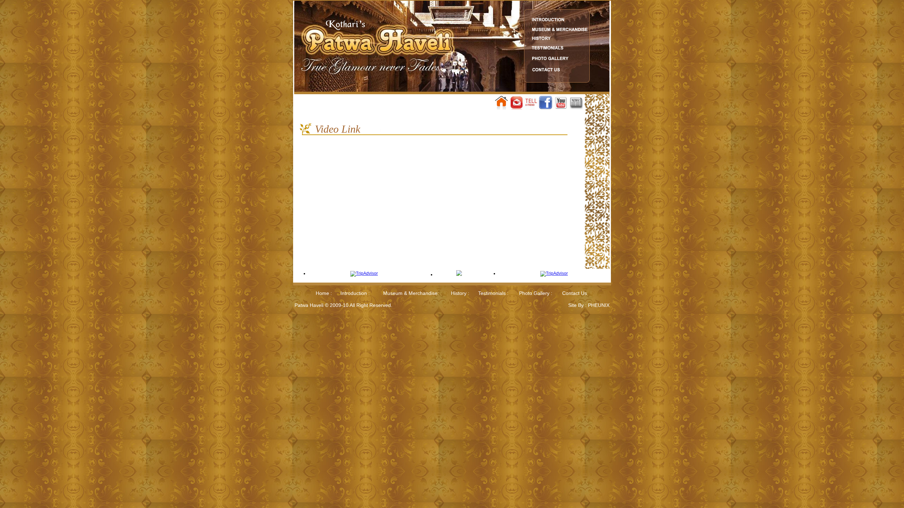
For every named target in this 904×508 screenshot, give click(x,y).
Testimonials (492, 293)
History (458, 293)
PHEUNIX (598, 305)
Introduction (354, 293)
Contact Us (574, 293)
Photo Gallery (535, 293)
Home (322, 293)
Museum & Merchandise (410, 293)
